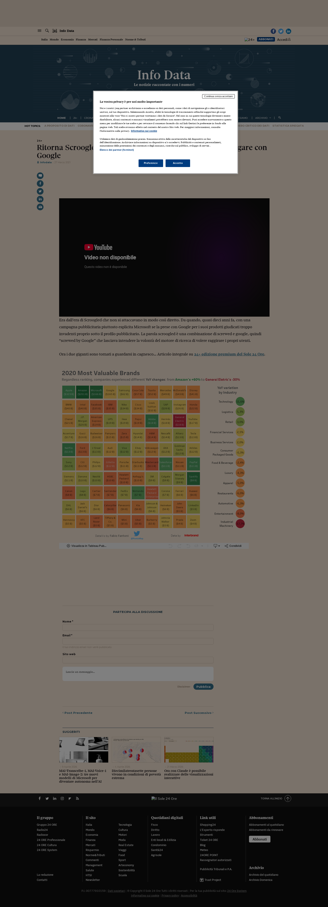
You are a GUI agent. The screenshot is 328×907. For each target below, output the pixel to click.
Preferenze (151, 163)
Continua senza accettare (218, 96)
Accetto (178, 163)
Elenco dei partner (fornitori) (117, 149)
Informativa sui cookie (144, 131)
